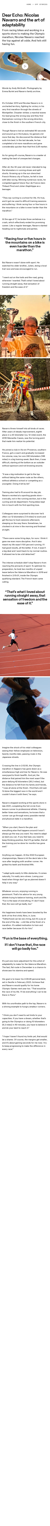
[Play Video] (25, 66)
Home (29, 4)
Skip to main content (38, 2)
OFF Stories (41, 4)
